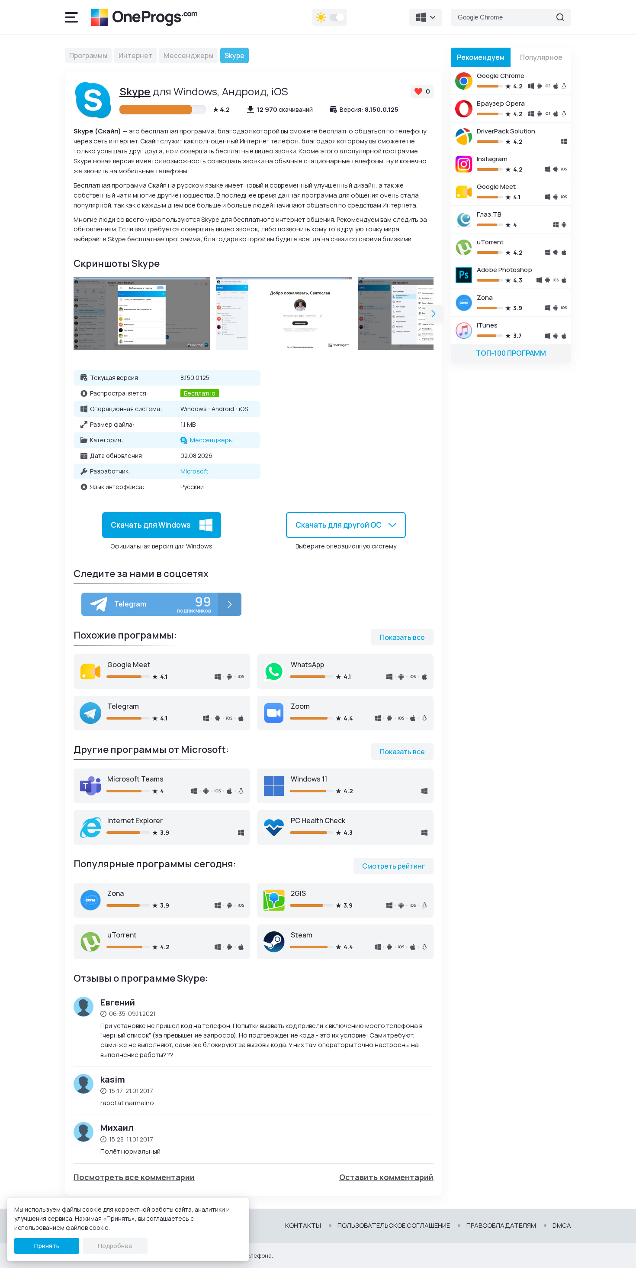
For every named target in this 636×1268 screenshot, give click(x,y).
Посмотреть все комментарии (134, 1177)
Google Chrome (500, 75)
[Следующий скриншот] (433, 313)
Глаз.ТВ (489, 214)
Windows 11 (309, 779)
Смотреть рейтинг (393, 866)
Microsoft (194, 471)
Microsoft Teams (135, 779)
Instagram (492, 158)
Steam (301, 935)
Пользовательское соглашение (393, 1225)
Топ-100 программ (511, 353)
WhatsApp (307, 664)
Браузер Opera (501, 103)
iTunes (487, 325)
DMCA (561, 1225)
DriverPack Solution (506, 131)
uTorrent (122, 935)
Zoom (300, 706)
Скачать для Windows (151, 524)
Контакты (303, 1225)
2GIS (298, 893)
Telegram (123, 706)
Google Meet (129, 664)
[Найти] (560, 17)
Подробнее (115, 1246)
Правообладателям (501, 1225)
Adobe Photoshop (504, 269)
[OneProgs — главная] (144, 17)
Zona (115, 893)
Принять (47, 1246)
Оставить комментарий (386, 1177)
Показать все (402, 637)
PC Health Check (318, 820)
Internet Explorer (135, 820)
